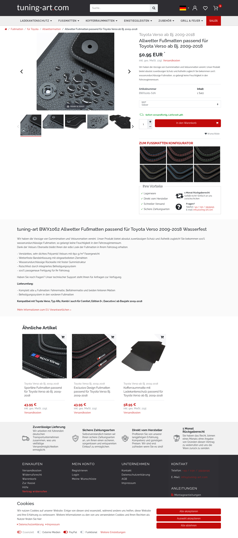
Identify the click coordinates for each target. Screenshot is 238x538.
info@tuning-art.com (203, 210)
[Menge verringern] (149, 126)
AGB (124, 478)
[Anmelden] (195, 8)
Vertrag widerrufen (34, 491)
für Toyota (33, 29)
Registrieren (80, 470)
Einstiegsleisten (136, 20)
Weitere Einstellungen (112, 532)
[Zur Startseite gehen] (6, 29)
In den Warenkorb (186, 123)
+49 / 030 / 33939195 (204, 207)
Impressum (129, 483)
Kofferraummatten (100, 20)
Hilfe (25, 487)
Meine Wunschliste (84, 478)
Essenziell (28, 532)
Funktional (91, 532)
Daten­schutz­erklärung (136, 474)
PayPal (73, 532)
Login (75, 474)
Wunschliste (213, 133)
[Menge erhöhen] (149, 121)
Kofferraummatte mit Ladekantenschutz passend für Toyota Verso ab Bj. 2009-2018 (143, 391)
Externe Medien (51, 532)
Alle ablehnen (189, 525)
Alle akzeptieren (189, 511)
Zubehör (165, 20)
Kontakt (127, 470)
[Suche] (154, 8)
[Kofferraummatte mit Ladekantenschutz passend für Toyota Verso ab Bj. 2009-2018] (144, 356)
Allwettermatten (51, 29)
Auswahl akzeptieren (189, 518)
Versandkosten (171, 60)
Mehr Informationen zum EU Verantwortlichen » (44, 309)
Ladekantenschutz (34, 20)
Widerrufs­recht (32, 474)
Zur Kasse (28, 483)
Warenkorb (29, 478)
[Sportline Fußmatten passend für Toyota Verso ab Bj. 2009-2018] (44, 356)
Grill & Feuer (190, 20)
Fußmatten (67, 20)
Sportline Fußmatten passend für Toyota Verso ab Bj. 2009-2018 (43, 391)
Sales (213, 20)
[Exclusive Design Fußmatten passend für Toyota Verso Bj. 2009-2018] (94, 356)
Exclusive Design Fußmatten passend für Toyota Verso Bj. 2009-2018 (92, 391)
